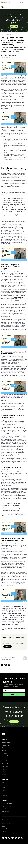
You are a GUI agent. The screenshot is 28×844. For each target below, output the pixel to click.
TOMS (5, 279)
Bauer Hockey (7, 436)
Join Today (14, 26)
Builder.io (17, 300)
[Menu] (26, 2)
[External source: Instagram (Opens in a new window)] (12, 838)
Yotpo (5, 452)
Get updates (14, 694)
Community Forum (6, 806)
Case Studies (8, 34)
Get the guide (7, 646)
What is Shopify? (6, 742)
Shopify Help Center (7, 803)
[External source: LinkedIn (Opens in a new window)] (9, 665)
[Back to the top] (3, 733)
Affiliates (4, 774)
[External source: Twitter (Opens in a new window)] (5, 665)
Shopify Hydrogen (18, 297)
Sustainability (5, 755)
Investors (4, 750)
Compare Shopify (6, 785)
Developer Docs (6, 764)
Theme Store (5, 766)
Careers (4, 748)
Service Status (5, 811)
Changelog (4, 795)
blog (2, 34)
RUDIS (13, 479)
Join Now (22, 2)
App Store (4, 769)
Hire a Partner (5, 809)
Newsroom (4, 753)
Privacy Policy (5, 828)
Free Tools (4, 793)
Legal (3, 826)
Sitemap (4, 831)
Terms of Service (6, 823)
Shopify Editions (6, 745)
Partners (4, 771)
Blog (3, 782)
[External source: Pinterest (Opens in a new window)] (22, 838)
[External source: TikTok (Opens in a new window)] (16, 838)
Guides (3, 787)
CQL (2, 75)
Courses (4, 790)
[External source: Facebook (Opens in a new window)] (2, 665)
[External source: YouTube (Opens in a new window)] (9, 838)
